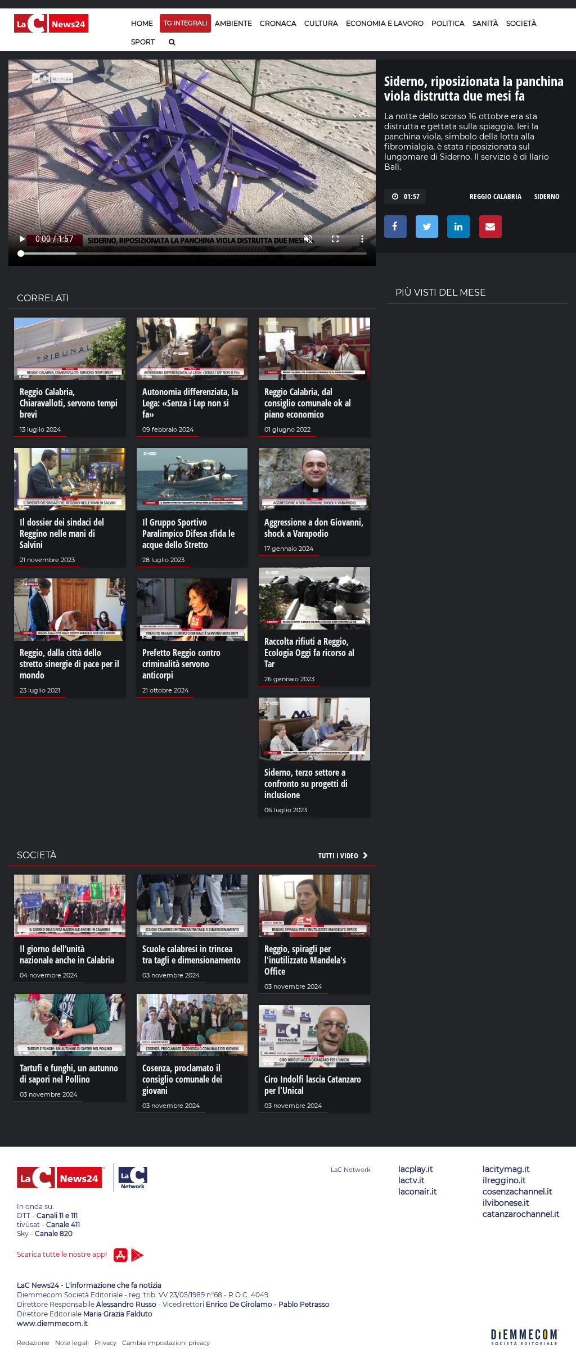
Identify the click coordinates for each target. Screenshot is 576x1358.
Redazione (33, 1343)
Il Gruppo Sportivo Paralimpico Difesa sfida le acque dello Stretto (188, 533)
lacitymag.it (506, 1169)
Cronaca (278, 23)
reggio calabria (495, 196)
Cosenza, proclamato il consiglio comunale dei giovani (182, 1079)
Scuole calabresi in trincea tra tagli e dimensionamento (191, 954)
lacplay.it (415, 1169)
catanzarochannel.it (521, 1214)
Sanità (485, 23)
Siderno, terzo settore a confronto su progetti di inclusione (306, 783)
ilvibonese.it (506, 1203)
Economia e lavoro (385, 23)
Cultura (321, 23)
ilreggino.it (504, 1180)
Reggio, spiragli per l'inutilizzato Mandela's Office (305, 960)
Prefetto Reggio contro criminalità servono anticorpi (181, 663)
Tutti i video (339, 855)
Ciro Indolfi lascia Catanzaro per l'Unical (312, 1085)
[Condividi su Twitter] (425, 229)
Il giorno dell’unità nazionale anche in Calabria (67, 954)
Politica (448, 23)
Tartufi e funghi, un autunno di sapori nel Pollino (69, 1073)
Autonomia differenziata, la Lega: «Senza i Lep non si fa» (190, 403)
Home (142, 23)
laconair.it (417, 1192)
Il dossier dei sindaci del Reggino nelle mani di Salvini (62, 533)
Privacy (105, 1343)
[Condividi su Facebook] (393, 229)
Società (521, 23)
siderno (547, 196)
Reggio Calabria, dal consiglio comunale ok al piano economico (307, 403)
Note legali (72, 1343)
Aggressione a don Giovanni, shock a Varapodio (313, 528)
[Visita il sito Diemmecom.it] (525, 1351)
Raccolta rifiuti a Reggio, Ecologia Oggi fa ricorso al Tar (309, 652)
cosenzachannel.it (517, 1192)
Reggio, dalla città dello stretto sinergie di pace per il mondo (69, 663)
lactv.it (411, 1180)
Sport (143, 42)
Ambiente (233, 23)
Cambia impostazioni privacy (166, 1343)
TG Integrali (185, 23)
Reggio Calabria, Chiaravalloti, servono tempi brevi (69, 403)
